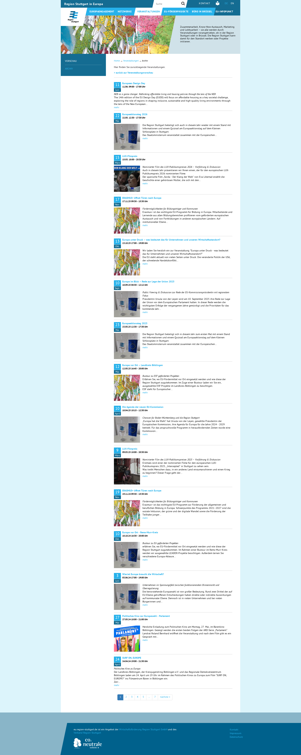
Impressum (235, 733)
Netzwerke (125, 11)
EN (232, 3)
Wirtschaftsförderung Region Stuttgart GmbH (143, 729)
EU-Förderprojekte (176, 11)
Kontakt (204, 3)
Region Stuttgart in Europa (83, 4)
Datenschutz (236, 737)
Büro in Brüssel (202, 11)
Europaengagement (102, 11)
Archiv (69, 69)
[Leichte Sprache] (217, 4)
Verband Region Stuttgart (87, 733)
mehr (116, 107)
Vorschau (71, 61)
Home (117, 61)
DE (226, 3)
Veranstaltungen (148, 11)
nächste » (165, 697)
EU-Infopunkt (224, 11)
